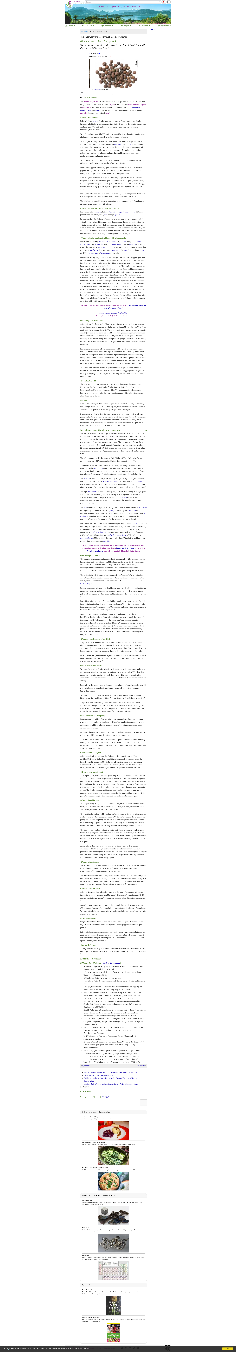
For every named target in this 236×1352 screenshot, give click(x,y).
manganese (98, 468)
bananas (123, 497)
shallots (98, 211)
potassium (92, 491)
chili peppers (130, 211)
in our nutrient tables (125, 548)
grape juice (102, 247)
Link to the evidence (111, 963)
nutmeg (83, 110)
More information (9, 1350)
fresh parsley (105, 253)
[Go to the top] (146, 98)
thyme (110, 510)
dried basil (131, 510)
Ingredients (84, 31)
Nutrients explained (95, 551)
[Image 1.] (111, 80)
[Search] (159, 2)
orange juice (94, 253)
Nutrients (141, 1066)
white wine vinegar (115, 211)
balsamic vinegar (115, 244)
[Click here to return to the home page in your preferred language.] (69, 7)
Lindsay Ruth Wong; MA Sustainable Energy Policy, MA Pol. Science (111, 1084)
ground (95, 121)
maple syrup (115, 250)
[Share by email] (154, 29)
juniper (129, 144)
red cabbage (103, 241)
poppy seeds (137, 481)
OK (228, 1349)
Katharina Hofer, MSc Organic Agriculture (100, 1075)
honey (126, 250)
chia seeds (143, 507)
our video (107, 541)
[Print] (152, 29)
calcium (87, 478)
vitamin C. (137, 523)
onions (123, 241)
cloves (89, 110)
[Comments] (149, 29)
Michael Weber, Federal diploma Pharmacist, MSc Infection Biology (110, 1072)
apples (113, 241)
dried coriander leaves (118, 535)
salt (105, 214)
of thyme (117, 214)
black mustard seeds (110, 481)
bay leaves (118, 144)
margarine (99, 244)
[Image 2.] (115, 80)
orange (142, 250)
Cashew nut (84, 583)
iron (85, 507)
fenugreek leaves (86, 538)
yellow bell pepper (99, 532)
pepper (97, 110)
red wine (132, 244)
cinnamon (136, 107)
